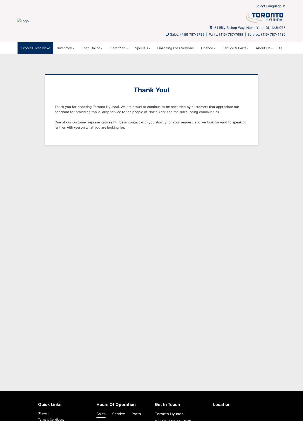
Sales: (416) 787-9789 (187, 34)
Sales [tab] (101, 414)
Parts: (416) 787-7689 (226, 34)
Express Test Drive (35, 48)
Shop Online (90, 48)
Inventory (64, 48)
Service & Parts (234, 48)
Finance (207, 48)
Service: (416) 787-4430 (266, 34)
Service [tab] (118, 414)
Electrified (118, 48)
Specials (141, 48)
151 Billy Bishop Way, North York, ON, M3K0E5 (249, 28)
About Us (263, 48)
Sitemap (43, 413)
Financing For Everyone (175, 48)
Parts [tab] (136, 414)
